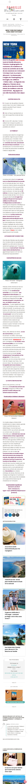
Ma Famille (11, 24)
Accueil (5, 24)
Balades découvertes (14, 25)
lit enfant (14, 665)
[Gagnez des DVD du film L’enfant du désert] (14, 695)
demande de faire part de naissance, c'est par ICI (14, 675)
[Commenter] (14, 515)
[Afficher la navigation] (7, 19)
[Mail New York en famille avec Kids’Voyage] (17, 515)
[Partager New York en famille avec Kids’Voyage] (6, 515)
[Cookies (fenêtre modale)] (25, 781)
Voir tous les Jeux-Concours (15, 702)
